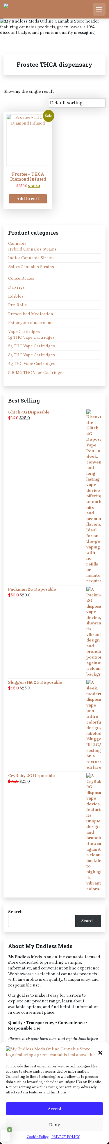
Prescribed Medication (30, 314)
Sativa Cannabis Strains (31, 266)
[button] (100, 1052)
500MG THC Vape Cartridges (36, 372)
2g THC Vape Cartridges (31, 346)
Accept (54, 1108)
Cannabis (17, 243)
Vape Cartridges (24, 331)
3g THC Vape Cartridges (31, 355)
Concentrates (21, 278)
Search (15, 911)
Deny (54, 1124)
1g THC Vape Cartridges (31, 337)
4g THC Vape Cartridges (31, 363)
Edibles (16, 296)
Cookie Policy (38, 1137)
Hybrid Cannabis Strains (32, 249)
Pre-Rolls (17, 305)
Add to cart (28, 198)
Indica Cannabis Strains (31, 257)
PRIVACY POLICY (65, 1137)
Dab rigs (16, 287)
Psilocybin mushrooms (30, 322)
